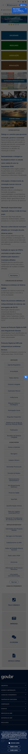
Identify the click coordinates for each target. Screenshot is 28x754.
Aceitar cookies (14, 750)
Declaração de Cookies (14, 739)
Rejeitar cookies (14, 746)
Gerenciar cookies (15, 743)
